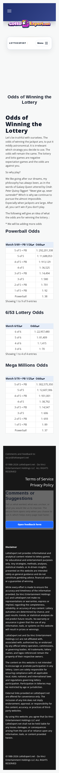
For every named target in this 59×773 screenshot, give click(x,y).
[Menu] (9, 11)
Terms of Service (39, 478)
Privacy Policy (41, 484)
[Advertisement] (29, 74)
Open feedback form (29, 524)
